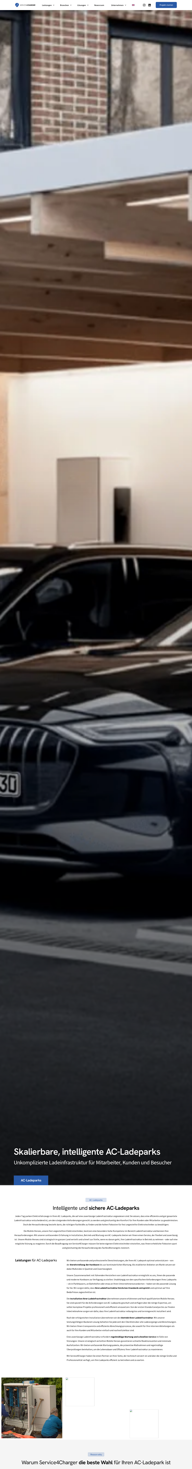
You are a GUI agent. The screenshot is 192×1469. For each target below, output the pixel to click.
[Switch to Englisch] (133, 5)
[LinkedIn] (149, 4)
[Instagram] (144, 4)
